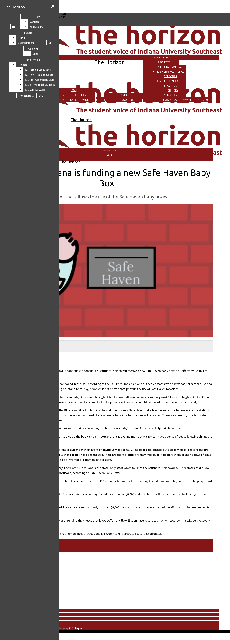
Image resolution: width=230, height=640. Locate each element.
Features (28, 32)
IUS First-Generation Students (41, 79)
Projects (164, 62)
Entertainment (26, 42)
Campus (34, 21)
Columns (38, 53)
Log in (78, 628)
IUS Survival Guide (35, 89)
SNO (71, 628)
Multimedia (161, 57)
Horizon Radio (27, 95)
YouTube (44, 95)
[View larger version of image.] (106, 270)
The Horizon (14, 7)
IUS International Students (40, 84)
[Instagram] (93, 6)
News (39, 16)
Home (15, 26)
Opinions (33, 48)
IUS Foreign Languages (170, 66)
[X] (93, 11)
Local (109, 154)
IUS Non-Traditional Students (41, 74)
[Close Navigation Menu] (53, 6)
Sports (52, 42)
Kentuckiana (37, 26)
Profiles (22, 37)
